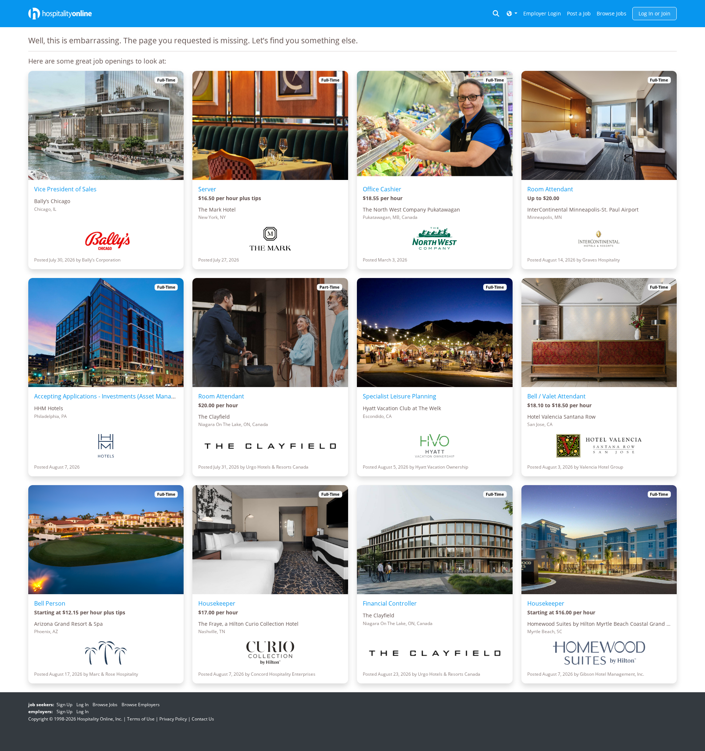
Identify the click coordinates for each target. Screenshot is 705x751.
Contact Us (203, 719)
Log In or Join (654, 13)
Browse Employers (141, 704)
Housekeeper (216, 603)
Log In (82, 704)
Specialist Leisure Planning (399, 396)
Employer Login (542, 13)
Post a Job (579, 13)
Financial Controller (390, 603)
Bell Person (49, 603)
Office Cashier (382, 189)
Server (207, 189)
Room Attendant (550, 189)
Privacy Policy (173, 719)
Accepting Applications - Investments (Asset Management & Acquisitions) (134, 396)
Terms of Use (141, 719)
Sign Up (64, 704)
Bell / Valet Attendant (556, 396)
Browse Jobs (611, 13)
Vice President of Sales (65, 189)
